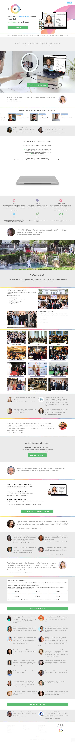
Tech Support (40, 730)
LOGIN (69, 2)
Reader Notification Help (42, 731)
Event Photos (10, 731)
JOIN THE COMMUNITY (37, 608)
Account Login (40, 726)
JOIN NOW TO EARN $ (37, 455)
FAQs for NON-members (42, 729)
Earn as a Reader (10, 727)
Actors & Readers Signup (42, 727)
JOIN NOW (17, 27)
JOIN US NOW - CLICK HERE (37, 704)
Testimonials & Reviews (27, 728)
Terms (24, 726)
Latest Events (10, 730)
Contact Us (25, 729)
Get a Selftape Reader (11, 726)
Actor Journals (10, 729)
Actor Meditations (11, 728)
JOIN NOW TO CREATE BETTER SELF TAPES (37, 511)
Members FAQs (41, 728)
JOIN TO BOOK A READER (37, 85)
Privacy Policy (25, 727)
